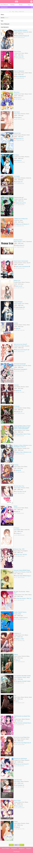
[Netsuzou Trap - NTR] (7, 558)
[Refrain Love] (7, 289)
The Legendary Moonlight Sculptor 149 (23, 681)
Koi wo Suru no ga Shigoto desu (22, 737)
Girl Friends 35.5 (19, 181)
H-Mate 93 (17, 827)
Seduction (16, 385)
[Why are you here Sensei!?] (7, 352)
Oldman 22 (17, 660)
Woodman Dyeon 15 (19, 245)
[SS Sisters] (7, 164)
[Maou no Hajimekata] (7, 80)
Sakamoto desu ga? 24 (20, 203)
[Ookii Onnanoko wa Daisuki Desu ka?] (7, 725)
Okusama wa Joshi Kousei (20, 758)
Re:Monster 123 (18, 411)
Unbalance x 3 (17, 633)
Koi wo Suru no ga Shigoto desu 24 (23, 742)
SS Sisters (16, 155)
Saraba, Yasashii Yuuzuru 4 (21, 617)
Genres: (4, 17)
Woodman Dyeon (18, 239)
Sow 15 (16, 701)
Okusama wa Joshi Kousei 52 (21, 764)
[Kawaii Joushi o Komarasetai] (7, 269)
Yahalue (16, 323)
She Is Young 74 (19, 806)
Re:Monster (17, 406)
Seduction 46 (18, 390)
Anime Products (6, 848)
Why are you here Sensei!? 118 (22, 349)
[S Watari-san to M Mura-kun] (7, 228)
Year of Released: (5, 24)
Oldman (16, 654)
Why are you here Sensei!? (20, 344)
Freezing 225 (18, 470)
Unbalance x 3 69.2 (19, 638)
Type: (2, 20)
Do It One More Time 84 (20, 491)
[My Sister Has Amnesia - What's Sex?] (7, 600)
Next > (22, 845)
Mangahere (14, 848)
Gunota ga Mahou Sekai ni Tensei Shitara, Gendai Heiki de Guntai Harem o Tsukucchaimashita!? (22, 427)
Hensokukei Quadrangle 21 (21, 369)
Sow (15, 695)
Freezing (16, 464)
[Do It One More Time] (7, 494)
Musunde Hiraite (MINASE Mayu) (22, 570)
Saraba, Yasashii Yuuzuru (20, 612)
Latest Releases (4, 4)
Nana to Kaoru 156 (19, 57)
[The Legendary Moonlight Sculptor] (7, 684)
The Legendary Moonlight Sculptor (22, 675)
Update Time (21, 11)
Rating (16, 11)
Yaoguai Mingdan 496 (20, 307)
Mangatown (21, 848)
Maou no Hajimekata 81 (20, 76)
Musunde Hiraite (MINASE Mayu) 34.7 (23, 575)
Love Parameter (18, 779)
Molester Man (17, 133)
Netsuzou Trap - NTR (19, 549)
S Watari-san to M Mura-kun (21, 218)
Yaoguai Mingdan (18, 301)
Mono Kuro (16, 92)
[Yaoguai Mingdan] (7, 311)
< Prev (11, 845)
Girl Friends (17, 176)
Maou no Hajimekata (19, 71)
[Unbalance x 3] (7, 642)
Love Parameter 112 (19, 785)
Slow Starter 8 (18, 117)
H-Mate (16, 821)
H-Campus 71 (18, 533)
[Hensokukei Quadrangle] (7, 373)
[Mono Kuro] (7, 101)
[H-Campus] (7, 537)
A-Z (10, 11)
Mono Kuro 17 (18, 97)
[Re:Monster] (7, 414)
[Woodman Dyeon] (7, 249)
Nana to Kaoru (17, 51)
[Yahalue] (7, 332)
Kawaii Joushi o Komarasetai (21, 261)
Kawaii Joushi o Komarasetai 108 (22, 266)
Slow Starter (17, 112)
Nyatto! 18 (17, 511)
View (13, 11)
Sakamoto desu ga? (19, 197)
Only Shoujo (16, 851)
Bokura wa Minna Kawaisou (20, 30)
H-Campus (16, 527)
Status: (2, 14)
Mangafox (28, 848)
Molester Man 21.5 (19, 138)
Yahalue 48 (17, 328)
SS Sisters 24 (18, 160)
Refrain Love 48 (18, 286)
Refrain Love (17, 280)
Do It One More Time (19, 486)
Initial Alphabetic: (5, 27)
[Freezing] (7, 474)
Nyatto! (15, 506)
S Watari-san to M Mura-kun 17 (22, 224)
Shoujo (20, 4)
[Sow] (7, 704)
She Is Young (17, 800)
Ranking (12, 4)
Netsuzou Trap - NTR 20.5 (21, 554)
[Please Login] (31, 1)
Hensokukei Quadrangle (20, 363)
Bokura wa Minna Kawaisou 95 (22, 35)
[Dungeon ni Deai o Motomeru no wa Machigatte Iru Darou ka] (7, 454)
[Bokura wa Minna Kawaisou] (7, 39)
